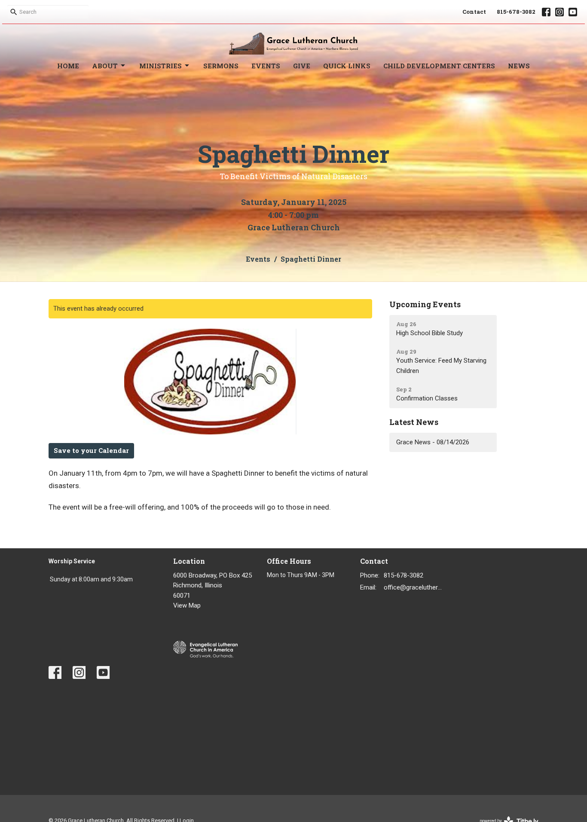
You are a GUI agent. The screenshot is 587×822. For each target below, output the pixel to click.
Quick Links (346, 65)
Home (68, 65)
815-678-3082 (516, 11)
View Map (187, 605)
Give (301, 65)
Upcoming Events (425, 304)
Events (265, 65)
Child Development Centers (439, 65)
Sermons (220, 65)
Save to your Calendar (91, 450)
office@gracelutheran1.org (414, 587)
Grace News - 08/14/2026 (432, 442)
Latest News (413, 422)
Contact (474, 11)
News (519, 65)
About (105, 65)
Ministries (160, 65)
